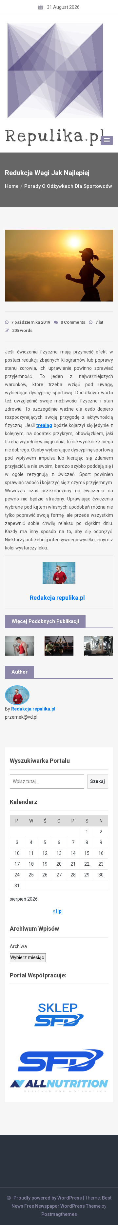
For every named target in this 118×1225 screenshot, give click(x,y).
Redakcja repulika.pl (33, 708)
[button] (107, 140)
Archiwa (18, 946)
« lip (57, 911)
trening (44, 425)
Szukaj (97, 781)
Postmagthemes (59, 1214)
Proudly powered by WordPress (48, 1197)
